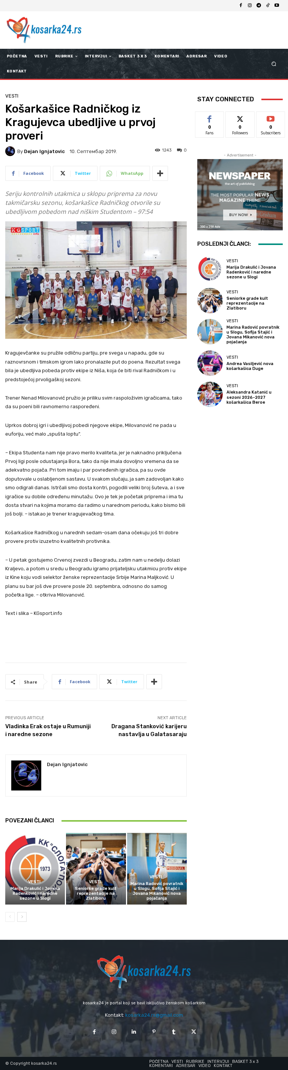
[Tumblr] (173, 1032)
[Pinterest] (154, 1032)
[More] (160, 173)
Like (210, 117)
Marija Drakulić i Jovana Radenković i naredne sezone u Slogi (35, 893)
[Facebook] (240, 5)
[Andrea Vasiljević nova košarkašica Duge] (210, 363)
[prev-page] (10, 917)
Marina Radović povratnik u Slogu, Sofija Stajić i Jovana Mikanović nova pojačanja (156, 891)
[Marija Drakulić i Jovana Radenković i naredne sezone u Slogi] (35, 869)
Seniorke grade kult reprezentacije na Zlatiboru (96, 893)
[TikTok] (267, 5)
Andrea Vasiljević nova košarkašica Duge (249, 366)
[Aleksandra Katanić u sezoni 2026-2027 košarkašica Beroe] (210, 394)
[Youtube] (276, 5)
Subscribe (270, 117)
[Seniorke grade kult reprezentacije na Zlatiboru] (96, 869)
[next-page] (22, 917)
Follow (240, 117)
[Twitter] (193, 1032)
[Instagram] (249, 5)
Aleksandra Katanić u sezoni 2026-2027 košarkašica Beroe (249, 397)
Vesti (11, 95)
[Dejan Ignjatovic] (11, 151)
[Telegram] (258, 5)
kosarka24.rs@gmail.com (154, 1015)
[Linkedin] (134, 1032)
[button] (274, 64)
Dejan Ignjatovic (44, 151)
